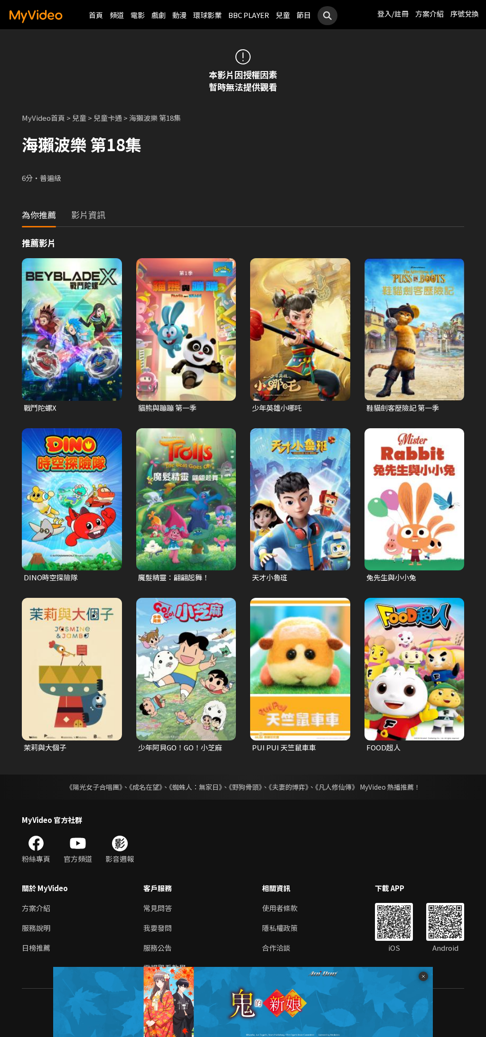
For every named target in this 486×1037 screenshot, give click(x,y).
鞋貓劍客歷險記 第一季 (402, 408)
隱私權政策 (280, 928)
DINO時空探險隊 (51, 577)
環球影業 (207, 15)
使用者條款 (280, 908)
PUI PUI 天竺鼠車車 (284, 747)
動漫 (179, 15)
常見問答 (157, 908)
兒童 (283, 15)
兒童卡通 (107, 118)
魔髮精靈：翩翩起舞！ (173, 577)
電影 (138, 15)
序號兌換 (464, 13)
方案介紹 (429, 13)
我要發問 (157, 928)
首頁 (96, 15)
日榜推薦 (36, 948)
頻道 (117, 15)
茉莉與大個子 (45, 747)
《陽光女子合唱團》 (94, 787)
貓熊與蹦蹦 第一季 (167, 408)
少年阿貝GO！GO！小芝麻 (180, 747)
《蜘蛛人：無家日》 (195, 787)
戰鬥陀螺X (40, 408)
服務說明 (36, 928)
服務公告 (157, 948)
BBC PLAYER (248, 15)
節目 (304, 15)
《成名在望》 (145, 787)
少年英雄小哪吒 (277, 408)
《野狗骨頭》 (245, 787)
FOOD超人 (383, 747)
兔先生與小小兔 (391, 577)
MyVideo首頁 (43, 118)
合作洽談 (276, 948)
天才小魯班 (270, 577)
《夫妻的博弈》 (288, 787)
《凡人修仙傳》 (336, 787)
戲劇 (158, 15)
